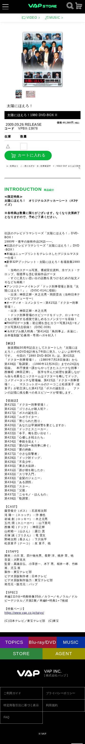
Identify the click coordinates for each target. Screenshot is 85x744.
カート (78, 5)
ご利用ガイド (12, 693)
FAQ (6, 717)
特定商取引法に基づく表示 (21, 705)
